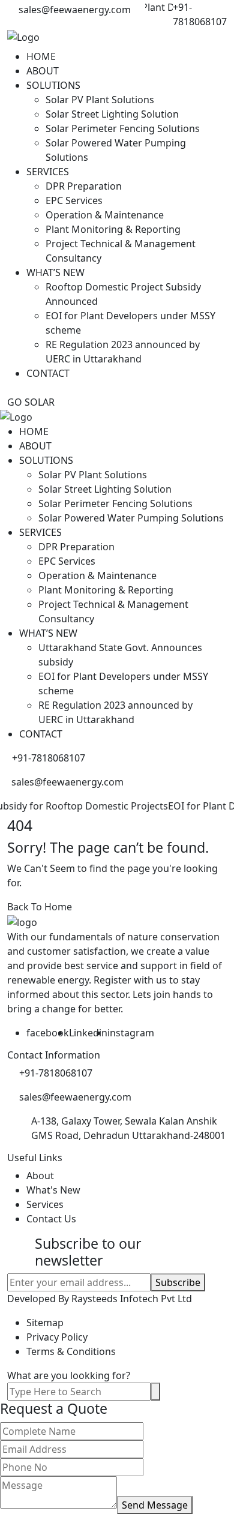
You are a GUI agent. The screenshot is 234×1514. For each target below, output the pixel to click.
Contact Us (51, 1218)
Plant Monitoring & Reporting (113, 229)
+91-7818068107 (200, 14)
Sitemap (45, 1322)
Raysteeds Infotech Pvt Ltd (131, 1298)
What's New (53, 1190)
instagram (130, 1032)
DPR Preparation (84, 186)
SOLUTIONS (53, 85)
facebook (47, 1032)
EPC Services (74, 200)
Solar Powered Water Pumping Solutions (131, 517)
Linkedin (88, 1032)
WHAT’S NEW (55, 272)
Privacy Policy (57, 1337)
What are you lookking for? (68, 1375)
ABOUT (42, 70)
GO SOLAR (31, 402)
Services (45, 1204)
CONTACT (48, 373)
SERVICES (47, 171)
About (40, 1175)
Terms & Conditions (71, 1351)
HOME (41, 56)
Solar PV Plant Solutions (100, 99)
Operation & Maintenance (105, 214)
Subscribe (177, 1282)
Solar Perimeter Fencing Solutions (123, 128)
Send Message (155, 1505)
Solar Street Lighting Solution (112, 114)
